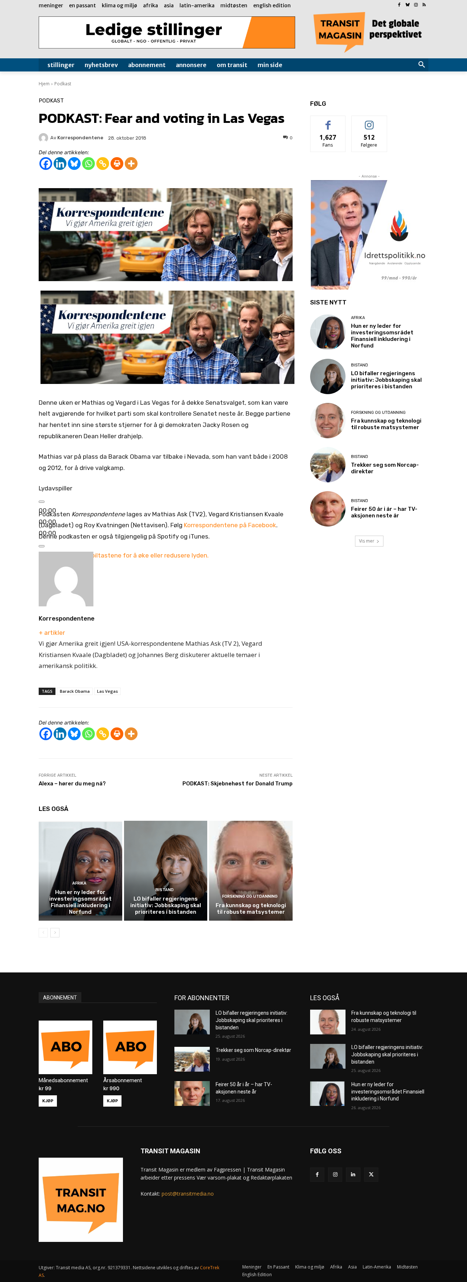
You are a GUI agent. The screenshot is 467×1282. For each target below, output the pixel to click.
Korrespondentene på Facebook (230, 525)
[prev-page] (43, 932)
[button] (421, 64)
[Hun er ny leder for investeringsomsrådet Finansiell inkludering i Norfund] (80, 871)
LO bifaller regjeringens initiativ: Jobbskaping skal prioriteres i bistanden (165, 905)
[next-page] (54, 932)
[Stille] (42, 546)
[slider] (124, 555)
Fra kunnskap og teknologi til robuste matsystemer (251, 908)
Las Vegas (107, 691)
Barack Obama (75, 691)
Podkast (62, 84)
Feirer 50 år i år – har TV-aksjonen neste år (384, 512)
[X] (371, 1175)
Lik (328, 121)
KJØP (47, 1100)
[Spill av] (42, 502)
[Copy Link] (102, 163)
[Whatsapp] (88, 163)
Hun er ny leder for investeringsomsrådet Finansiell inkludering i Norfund (80, 902)
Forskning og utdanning (250, 896)
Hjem (44, 84)
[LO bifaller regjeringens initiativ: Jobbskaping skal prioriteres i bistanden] (166, 871)
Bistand (164, 890)
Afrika (79, 883)
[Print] (117, 163)
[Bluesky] (408, 5)
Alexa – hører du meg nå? (72, 783)
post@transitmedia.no (188, 1193)
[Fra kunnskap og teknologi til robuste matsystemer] (251, 871)
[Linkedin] (60, 163)
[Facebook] (399, 5)
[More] (131, 163)
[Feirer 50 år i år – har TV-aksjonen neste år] (328, 509)
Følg (369, 121)
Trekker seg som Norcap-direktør (253, 1050)
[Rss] (424, 5)
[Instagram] (416, 5)
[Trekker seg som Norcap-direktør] (328, 464)
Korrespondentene (66, 618)
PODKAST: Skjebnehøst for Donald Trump (237, 783)
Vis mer (366, 541)
